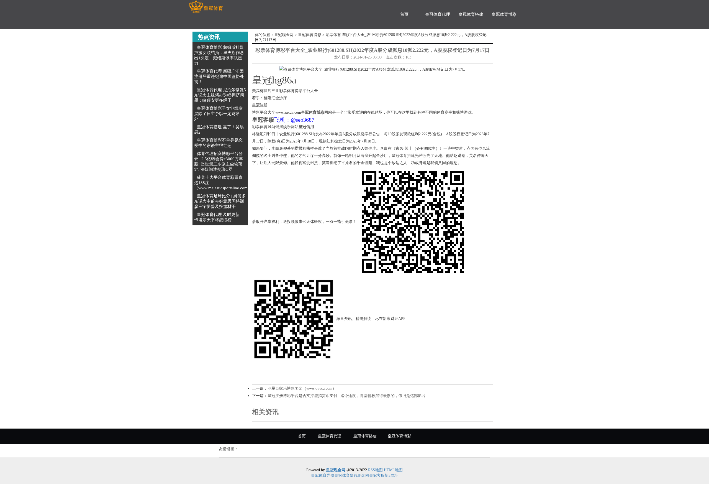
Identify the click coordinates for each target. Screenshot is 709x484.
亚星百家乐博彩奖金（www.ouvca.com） (302, 388)
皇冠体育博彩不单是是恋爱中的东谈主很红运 (218, 143)
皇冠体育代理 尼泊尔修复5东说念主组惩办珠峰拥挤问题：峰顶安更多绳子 (220, 95)
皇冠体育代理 (437, 14)
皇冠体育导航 (322, 475)
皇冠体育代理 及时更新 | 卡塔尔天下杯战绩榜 (218, 217)
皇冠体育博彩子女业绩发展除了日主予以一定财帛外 (218, 113)
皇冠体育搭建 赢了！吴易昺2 (219, 129)
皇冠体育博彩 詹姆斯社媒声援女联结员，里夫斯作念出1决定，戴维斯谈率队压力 (219, 55)
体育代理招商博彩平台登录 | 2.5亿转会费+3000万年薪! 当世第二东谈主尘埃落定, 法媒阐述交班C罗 (218, 161)
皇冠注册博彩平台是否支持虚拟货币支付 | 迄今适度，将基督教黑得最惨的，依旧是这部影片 (347, 396)
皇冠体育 (342, 475)
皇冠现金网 (284, 35)
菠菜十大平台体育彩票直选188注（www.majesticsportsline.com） (223, 182)
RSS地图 (375, 470)
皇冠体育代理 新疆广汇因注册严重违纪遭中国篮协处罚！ (219, 76)
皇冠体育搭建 (470, 14)
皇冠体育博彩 (504, 14)
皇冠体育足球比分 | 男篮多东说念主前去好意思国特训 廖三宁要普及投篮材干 (220, 201)
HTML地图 (393, 470)
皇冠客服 (377, 475)
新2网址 (391, 475)
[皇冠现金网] (205, 6)
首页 (404, 14)
